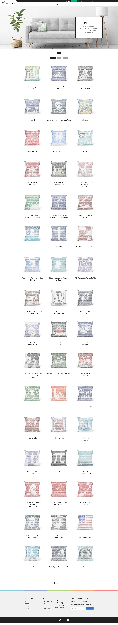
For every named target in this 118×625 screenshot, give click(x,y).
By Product (31, 4)
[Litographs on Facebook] (64, 620)
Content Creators (46, 608)
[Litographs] (9, 3)
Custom (40, 4)
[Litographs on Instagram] (68, 620)
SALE (45, 4)
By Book (21, 4)
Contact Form (46, 606)
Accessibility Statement (29, 605)
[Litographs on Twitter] (59, 620)
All (59, 52)
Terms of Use (27, 606)
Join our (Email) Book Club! (109, 0)
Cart (112, 4)
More (58, 577)
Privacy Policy (27, 608)
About (25, 601)
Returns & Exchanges (47, 601)
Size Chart (45, 605)
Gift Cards (52, 4)
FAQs (44, 603)
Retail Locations (27, 603)
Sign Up (90, 608)
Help (105, 4)
